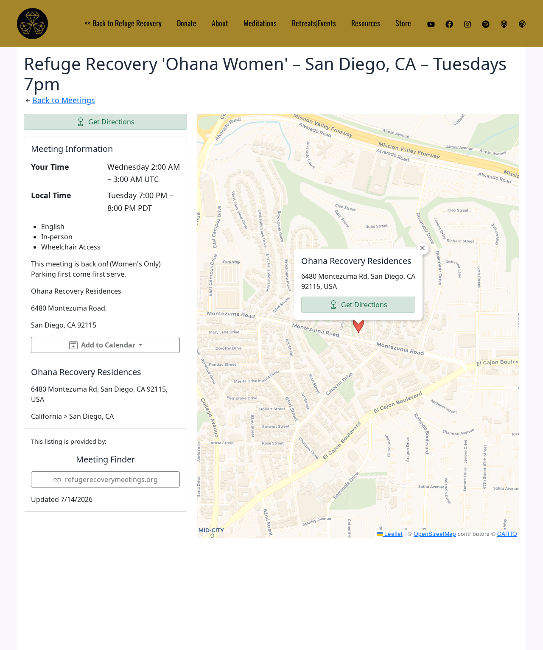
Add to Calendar (108, 345)
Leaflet (393, 534)
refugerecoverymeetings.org (111, 479)
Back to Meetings (63, 100)
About (220, 22)
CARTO (507, 534)
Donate (186, 22)
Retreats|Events (314, 22)
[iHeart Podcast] (522, 24)
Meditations (260, 22)
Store (403, 22)
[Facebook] (449, 24)
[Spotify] (486, 24)
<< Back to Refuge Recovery (123, 22)
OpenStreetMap (435, 534)
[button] (358, 325)
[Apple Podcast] (504, 24)
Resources (365, 22)
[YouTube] (431, 24)
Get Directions (111, 121)
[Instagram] (467, 24)
